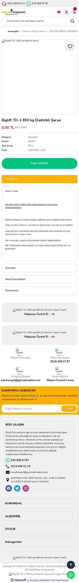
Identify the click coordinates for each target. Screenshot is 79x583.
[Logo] (13, 12)
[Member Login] (66, 12)
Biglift (31, 141)
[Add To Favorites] (70, 46)
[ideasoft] (18, 580)
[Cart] (74, 12)
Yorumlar (10, 267)
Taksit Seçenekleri (15, 279)
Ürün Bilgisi (11, 178)
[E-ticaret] (39, 580)
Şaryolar (32, 137)
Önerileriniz (11, 290)
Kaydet (69, 408)
